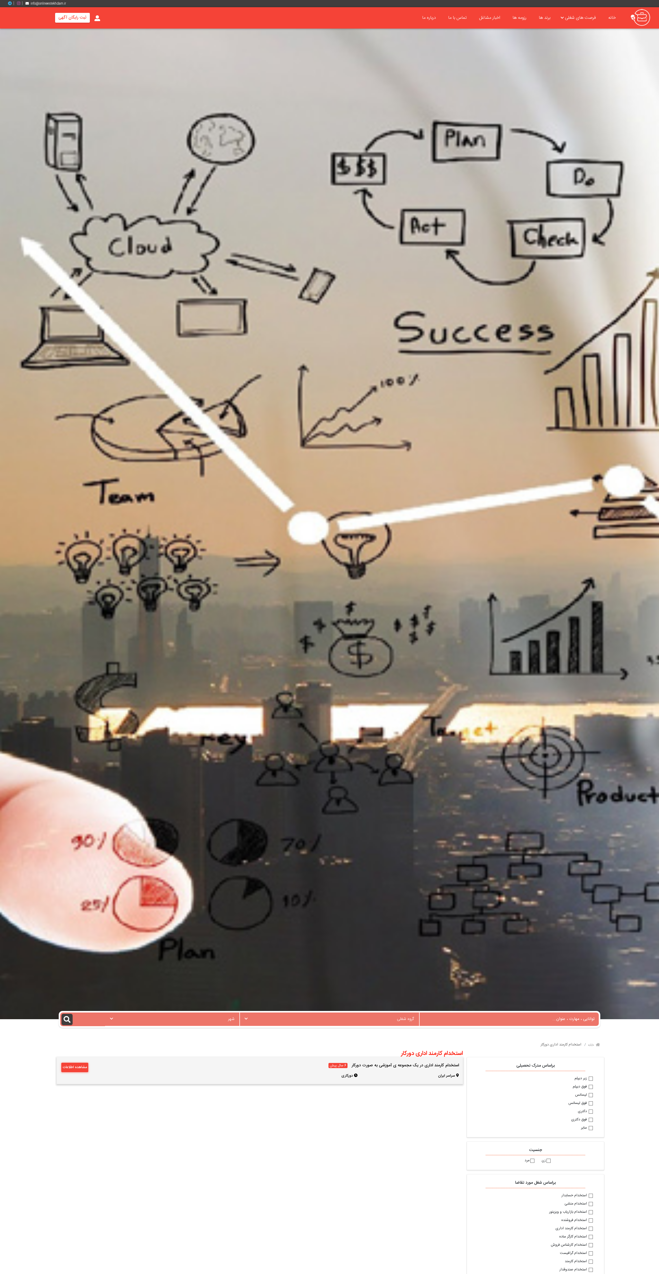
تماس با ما (457, 17)
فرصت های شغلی (580, 17)
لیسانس (581, 1095)
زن (544, 1161)
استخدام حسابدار (574, 1196)
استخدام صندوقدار (573, 1270)
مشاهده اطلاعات (75, 1067)
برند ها (544, 17)
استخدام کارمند (576, 1261)
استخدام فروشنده (574, 1220)
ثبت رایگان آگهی (72, 17)
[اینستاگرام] (20, 3)
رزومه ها (519, 17)
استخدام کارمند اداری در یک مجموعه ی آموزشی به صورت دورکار (405, 1065)
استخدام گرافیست (574, 1253)
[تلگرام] (12, 3)
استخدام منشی (576, 1204)
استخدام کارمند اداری (572, 1229)
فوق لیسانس (578, 1103)
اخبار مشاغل (489, 17)
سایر (584, 1128)
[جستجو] (82, 1019)
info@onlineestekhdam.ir (48, 3)
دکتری (583, 1111)
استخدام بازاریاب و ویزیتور (568, 1212)
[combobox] (329, 1019)
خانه (612, 17)
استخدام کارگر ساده (573, 1237)
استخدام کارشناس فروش (569, 1245)
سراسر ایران (446, 1076)
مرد (527, 1161)
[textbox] (329, 1018)
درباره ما (429, 17)
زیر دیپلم (581, 1078)
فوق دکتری (579, 1120)
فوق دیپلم (580, 1087)
